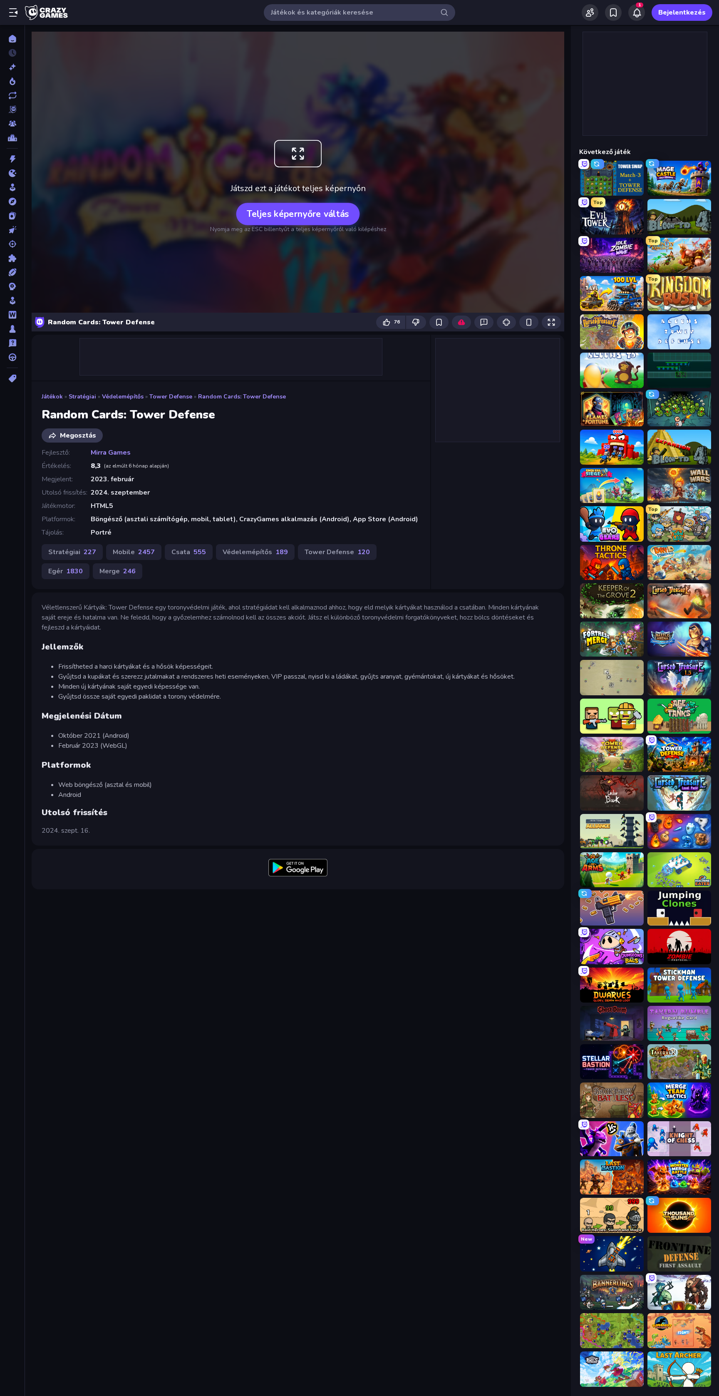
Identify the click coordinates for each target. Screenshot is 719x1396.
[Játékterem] (12, 187)
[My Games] (613, 12)
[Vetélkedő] (12, 343)
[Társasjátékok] (12, 329)
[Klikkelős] (12, 230)
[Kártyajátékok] (12, 216)
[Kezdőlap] (12, 39)
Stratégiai (82, 397)
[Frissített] (12, 95)
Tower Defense (170, 397)
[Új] (12, 67)
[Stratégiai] (12, 286)
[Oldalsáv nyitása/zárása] (13, 12)
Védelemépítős (123, 397)
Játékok (52, 397)
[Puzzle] (12, 258)
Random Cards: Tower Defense (242, 397)
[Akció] (12, 159)
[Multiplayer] (12, 124)
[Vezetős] (12, 357)
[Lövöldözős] (12, 244)
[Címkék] (12, 378)
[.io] (12, 173)
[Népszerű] (12, 81)
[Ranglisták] (12, 138)
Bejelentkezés (682, 12)
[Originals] (12, 109)
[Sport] (12, 272)
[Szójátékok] (12, 315)
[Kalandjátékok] (12, 201)
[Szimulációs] (12, 301)
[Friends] (590, 12)
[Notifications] (636, 12)
